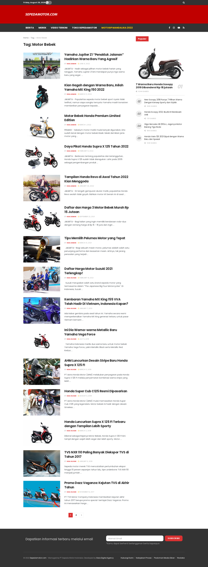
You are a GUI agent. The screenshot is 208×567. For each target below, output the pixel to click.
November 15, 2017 (86, 492)
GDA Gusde (71, 278)
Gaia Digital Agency (105, 558)
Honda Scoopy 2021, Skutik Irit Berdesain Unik (163, 113)
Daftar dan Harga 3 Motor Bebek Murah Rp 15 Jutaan (96, 209)
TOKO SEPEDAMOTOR (84, 27)
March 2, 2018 (85, 431)
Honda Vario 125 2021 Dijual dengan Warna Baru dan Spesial (164, 138)
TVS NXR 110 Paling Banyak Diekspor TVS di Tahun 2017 (96, 454)
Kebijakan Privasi (144, 558)
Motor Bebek (42, 38)
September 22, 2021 (87, 216)
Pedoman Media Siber (164, 558)
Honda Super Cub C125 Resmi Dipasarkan (95, 391)
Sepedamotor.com (38, 558)
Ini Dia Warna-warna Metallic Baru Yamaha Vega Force (90, 332)
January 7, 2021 (85, 308)
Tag (32, 38)
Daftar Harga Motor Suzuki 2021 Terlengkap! (88, 271)
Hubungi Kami (127, 558)
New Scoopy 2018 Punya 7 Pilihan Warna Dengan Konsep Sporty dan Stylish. (163, 101)
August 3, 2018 (85, 396)
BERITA (30, 27)
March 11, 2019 (85, 369)
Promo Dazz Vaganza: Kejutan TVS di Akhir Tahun (96, 485)
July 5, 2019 (84, 339)
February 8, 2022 (86, 151)
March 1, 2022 (85, 125)
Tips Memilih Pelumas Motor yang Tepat (94, 238)
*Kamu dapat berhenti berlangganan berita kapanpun (133, 543)
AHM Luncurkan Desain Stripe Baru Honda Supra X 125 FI (95, 362)
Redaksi (181, 558)
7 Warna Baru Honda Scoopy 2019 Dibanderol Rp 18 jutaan (154, 85)
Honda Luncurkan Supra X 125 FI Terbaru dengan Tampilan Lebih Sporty (94, 424)
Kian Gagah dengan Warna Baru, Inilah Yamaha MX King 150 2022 (93, 87)
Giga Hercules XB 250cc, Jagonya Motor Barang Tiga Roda (163, 125)
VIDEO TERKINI (59, 27)
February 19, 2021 (86, 278)
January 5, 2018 (85, 461)
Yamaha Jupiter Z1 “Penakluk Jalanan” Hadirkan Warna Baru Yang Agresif (94, 56)
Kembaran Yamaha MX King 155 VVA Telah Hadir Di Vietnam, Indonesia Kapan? (96, 301)
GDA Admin (71, 63)
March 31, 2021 (85, 243)
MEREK (42, 27)
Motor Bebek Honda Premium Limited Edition (92, 118)
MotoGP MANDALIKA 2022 (117, 27)
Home (25, 38)
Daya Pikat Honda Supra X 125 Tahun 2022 (96, 146)
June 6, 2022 (84, 63)
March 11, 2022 (85, 94)
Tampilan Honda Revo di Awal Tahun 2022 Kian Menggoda (96, 179)
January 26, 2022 (86, 186)
